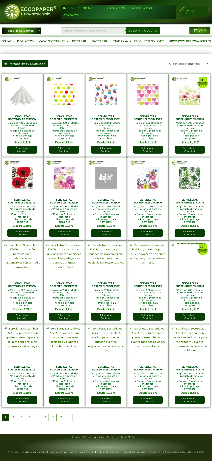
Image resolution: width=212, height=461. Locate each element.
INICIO (68, 8)
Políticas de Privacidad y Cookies (178, 452)
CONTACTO (71, 15)
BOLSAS (6, 41)
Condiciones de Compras (34, 452)
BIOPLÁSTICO (25, 41)
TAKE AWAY (120, 41)
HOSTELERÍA (78, 41)
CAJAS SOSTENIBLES (52, 41)
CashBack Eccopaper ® (109, 452)
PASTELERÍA (99, 41)
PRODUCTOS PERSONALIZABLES (190, 41)
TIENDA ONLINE (90, 8)
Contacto (199, 452)
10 (61, 417)
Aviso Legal (13, 452)
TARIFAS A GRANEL (144, 8)
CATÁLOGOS (116, 8)
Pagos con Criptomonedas (81, 452)
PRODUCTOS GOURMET (148, 41)
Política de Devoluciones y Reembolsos (141, 452)
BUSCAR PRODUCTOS (143, 30)
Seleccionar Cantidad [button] (22, 149)
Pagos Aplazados (57, 452)
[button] (194, 12)
